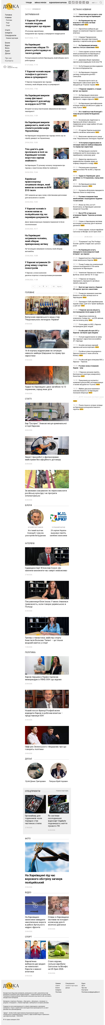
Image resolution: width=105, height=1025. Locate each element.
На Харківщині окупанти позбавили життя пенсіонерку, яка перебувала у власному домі (86, 153)
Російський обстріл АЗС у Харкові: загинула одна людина (86, 332)
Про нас (8, 58)
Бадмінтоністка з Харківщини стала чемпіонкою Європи (87, 259)
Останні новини (82, 9)
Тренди (29, 2)
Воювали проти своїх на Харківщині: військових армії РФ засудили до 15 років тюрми (86, 83)
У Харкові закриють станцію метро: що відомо (87, 90)
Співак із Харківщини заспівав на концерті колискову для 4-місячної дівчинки (87, 223)
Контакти (9, 61)
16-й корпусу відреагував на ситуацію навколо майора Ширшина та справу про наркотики (87, 145)
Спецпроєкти (10, 35)
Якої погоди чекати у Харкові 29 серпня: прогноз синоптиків (87, 288)
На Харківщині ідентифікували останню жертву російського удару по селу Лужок (87, 105)
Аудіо (7, 51)
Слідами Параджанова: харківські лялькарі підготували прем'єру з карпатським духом (86, 39)
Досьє (7, 53)
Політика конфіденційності (91, 992)
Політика (9, 20)
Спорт (8, 25)
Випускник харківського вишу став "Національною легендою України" (88, 138)
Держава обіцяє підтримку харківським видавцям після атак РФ (87, 61)
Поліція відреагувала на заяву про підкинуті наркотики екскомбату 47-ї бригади (87, 339)
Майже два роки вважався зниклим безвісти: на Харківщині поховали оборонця (86, 391)
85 (54, 287)
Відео (7, 45)
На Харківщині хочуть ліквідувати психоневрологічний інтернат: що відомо (86, 252)
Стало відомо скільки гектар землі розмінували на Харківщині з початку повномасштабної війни (87, 54)
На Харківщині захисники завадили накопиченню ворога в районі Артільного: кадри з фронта (88, 97)
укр (93, 2)
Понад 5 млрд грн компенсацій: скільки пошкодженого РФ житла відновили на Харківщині (88, 266)
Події (7, 23)
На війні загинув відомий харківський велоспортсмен (85, 346)
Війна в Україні (40, 2)
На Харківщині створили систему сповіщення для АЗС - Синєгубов (85, 74)
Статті (7, 30)
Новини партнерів (12, 38)
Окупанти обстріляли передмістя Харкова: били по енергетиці (88, 191)
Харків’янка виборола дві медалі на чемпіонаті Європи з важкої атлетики (87, 31)
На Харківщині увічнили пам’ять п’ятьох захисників (85, 46)
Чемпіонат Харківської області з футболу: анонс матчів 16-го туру (88, 274)
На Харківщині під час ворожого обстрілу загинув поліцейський (84, 23)
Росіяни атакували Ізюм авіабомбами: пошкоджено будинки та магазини (87, 199)
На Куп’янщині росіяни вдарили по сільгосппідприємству (88, 67)
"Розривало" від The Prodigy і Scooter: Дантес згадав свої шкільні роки (87, 244)
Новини (8, 17)
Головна (8, 15)
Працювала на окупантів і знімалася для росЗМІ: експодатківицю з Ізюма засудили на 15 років (88, 382)
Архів (59, 287)
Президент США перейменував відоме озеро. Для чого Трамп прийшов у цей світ (88, 304)
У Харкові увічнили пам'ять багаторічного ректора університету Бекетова (86, 374)
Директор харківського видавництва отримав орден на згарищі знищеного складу (85, 161)
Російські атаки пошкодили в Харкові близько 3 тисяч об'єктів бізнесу (87, 353)
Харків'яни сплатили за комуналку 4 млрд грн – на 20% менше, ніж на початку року (88, 318)
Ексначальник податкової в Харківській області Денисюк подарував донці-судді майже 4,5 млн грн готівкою (87, 123)
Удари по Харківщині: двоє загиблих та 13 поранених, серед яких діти (88, 178)
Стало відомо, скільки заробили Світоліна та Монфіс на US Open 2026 (88, 231)
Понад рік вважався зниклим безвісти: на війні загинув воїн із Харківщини (87, 295)
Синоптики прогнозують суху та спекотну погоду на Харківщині (87, 15)
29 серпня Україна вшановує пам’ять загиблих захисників (87, 131)
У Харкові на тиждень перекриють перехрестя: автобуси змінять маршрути (86, 281)
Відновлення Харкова (58, 2)
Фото (7, 48)
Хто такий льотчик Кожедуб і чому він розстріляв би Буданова (87, 113)
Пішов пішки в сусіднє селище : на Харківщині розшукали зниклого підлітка (88, 407)
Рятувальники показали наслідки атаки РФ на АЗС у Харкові (86, 169)
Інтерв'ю (8, 33)
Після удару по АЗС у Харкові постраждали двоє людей (87, 325)
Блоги (7, 43)
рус (96, 2)
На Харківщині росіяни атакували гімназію (84, 185)
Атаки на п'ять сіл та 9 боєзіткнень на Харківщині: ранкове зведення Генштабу (87, 207)
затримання (36, 9)
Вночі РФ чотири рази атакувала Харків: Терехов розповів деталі (87, 215)
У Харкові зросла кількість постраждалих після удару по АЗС (86, 311)
